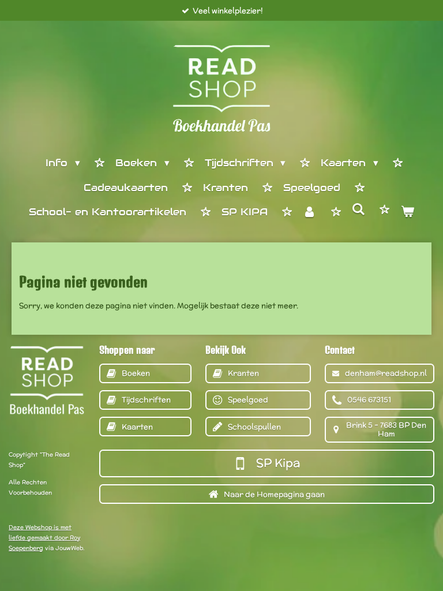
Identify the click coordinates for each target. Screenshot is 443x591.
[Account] (310, 212)
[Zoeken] (359, 210)
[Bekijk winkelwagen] (407, 212)
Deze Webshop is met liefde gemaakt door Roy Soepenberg (44, 537)
